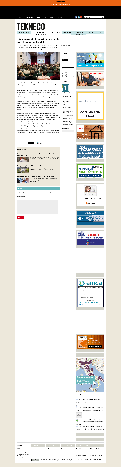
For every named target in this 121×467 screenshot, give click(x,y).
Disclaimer (34, 453)
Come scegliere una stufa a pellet (90, 399)
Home (20, 17)
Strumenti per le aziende (67, 448)
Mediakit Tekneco (65, 453)
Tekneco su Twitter (94, 451)
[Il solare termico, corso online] (90, 66)
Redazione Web (24, 49)
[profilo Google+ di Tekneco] (81, 18)
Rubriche (66, 32)
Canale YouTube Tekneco (96, 453)
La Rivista (29, 17)
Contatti (48, 448)
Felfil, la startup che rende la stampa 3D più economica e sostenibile (68, 123)
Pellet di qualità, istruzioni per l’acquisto (91, 426)
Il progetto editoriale (36, 451)
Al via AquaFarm (67, 107)
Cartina (59, 17)
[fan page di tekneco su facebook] (76, 18)
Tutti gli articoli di (66, 127)
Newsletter (41, 17)
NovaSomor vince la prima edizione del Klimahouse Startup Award (67, 102)
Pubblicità (22, 20)
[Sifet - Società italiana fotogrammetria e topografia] (90, 224)
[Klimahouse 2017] (90, 119)
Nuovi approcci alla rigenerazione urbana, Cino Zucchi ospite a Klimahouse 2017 (36, 154)
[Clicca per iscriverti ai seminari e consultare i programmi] (90, 244)
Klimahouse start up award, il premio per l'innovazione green (35, 176)
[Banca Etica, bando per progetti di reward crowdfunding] (90, 178)
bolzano (65, 72)
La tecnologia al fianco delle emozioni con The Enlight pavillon (68, 111)
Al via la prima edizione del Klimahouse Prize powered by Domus (68, 117)
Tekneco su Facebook (95, 448)
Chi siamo (33, 448)
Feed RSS (78, 448)
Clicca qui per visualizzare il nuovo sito (60, 4)
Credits (48, 451)
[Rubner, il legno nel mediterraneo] (90, 139)
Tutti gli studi (85, 413)
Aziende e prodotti (78, 33)
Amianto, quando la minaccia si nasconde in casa (93, 419)
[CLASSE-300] (90, 205)
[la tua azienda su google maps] (90, 391)
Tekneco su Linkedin (81, 453)
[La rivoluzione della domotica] (90, 86)
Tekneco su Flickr (80, 451)
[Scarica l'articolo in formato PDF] (39, 143)
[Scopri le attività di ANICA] (90, 306)
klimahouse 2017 (67, 75)
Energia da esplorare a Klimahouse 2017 (29, 166)
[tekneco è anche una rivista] (90, 348)
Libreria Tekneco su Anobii (96, 455)
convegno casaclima (68, 74)
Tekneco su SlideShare (81, 455)
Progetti (91, 32)
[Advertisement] (90, 260)
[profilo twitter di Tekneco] (79, 18)
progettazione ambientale (69, 76)
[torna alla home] (27, 26)
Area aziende (64, 451)
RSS (51, 17)
